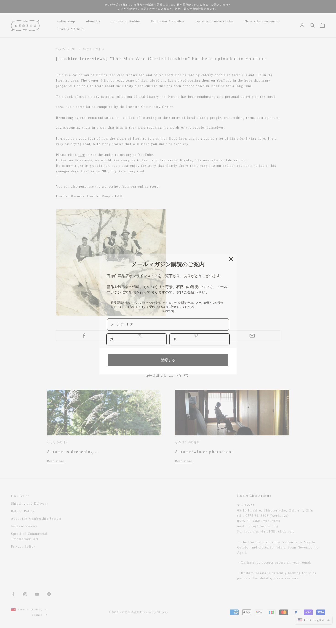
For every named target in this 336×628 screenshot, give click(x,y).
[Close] (231, 259)
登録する (168, 360)
